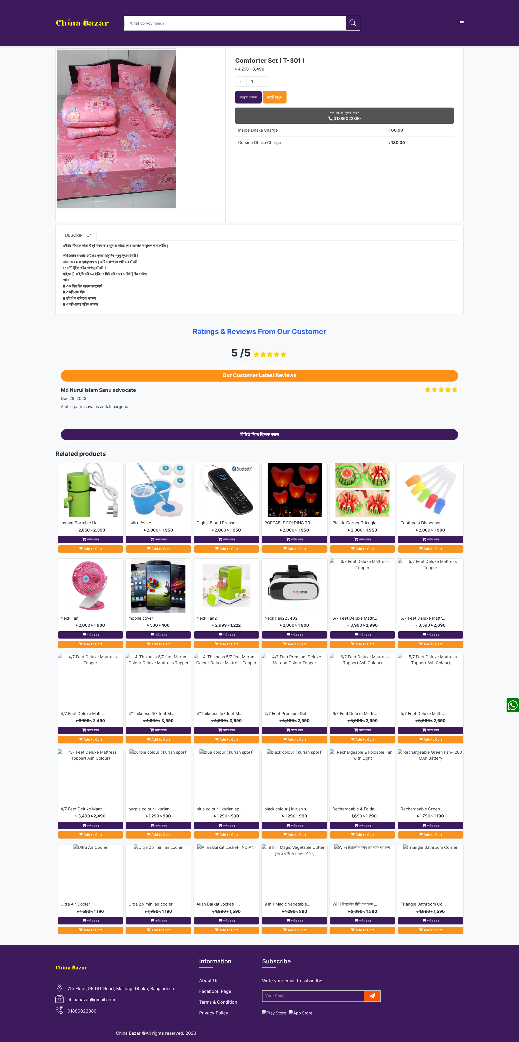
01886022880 (82, 1011)
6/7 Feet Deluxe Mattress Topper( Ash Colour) (355, 713)
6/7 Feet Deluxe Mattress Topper (355, 618)
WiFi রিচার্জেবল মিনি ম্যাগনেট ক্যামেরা (355, 904)
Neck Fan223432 (281, 618)
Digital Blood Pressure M (219, 522)
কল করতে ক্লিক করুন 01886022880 (345, 115)
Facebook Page (215, 991)
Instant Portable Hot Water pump (84, 522)
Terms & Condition (218, 1002)
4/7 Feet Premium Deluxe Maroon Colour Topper (287, 713)
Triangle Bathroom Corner (424, 904)
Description (78, 235)
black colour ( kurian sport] (287, 808)
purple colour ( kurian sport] (151, 808)
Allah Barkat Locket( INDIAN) (219, 904)
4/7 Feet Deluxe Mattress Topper (84, 713)
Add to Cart (92, 549)
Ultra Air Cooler (75, 904)
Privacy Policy (213, 1013)
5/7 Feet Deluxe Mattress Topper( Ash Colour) (424, 713)
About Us (208, 980)
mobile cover (140, 618)
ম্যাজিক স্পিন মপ (139, 522)
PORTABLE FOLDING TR (287, 522)
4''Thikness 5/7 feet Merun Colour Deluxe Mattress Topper (219, 713)
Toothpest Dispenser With (424, 522)
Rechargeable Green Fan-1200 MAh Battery (424, 808)
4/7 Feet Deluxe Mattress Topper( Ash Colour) (84, 808)
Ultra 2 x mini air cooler (150, 904)
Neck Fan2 (207, 618)
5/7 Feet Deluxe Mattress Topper (424, 618)
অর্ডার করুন (248, 97)
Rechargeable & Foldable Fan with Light (355, 808)
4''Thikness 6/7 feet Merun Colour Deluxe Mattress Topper (151, 713)
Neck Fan (69, 618)
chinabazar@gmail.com (91, 999)
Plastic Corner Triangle (354, 522)
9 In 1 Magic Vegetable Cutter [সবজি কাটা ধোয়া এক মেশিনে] (287, 904)
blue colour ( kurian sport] (219, 808)
